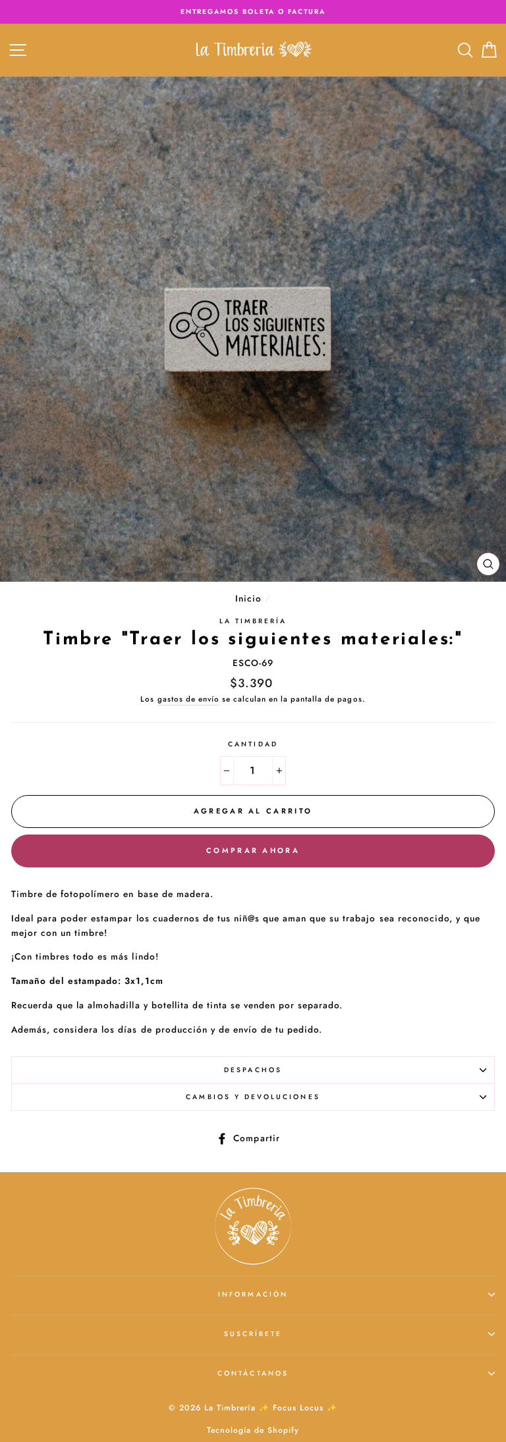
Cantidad (252, 744)
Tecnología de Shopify (253, 1430)
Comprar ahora (253, 850)
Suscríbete (253, 1334)
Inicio (248, 598)
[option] (253, 12)
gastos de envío (188, 699)
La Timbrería (253, 621)
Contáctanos (253, 1373)
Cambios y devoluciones (253, 1097)
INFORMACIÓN (253, 1294)
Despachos (253, 1070)
